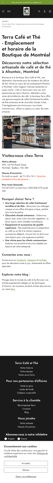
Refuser (26, 470)
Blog (26, 412)
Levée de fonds (27, 389)
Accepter (26, 463)
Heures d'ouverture (26, 426)
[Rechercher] (39, 11)
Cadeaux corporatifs (26, 392)
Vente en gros (26, 385)
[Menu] (2, 11)
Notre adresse (26, 423)
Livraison (26, 408)
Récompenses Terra (26, 405)
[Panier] (50, 11)
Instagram (31, 260)
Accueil (4, 21)
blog (13, 289)
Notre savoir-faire (26, 374)
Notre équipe (26, 371)
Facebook (21, 260)
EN (8, 11)
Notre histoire (26, 368)
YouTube (42, 260)
